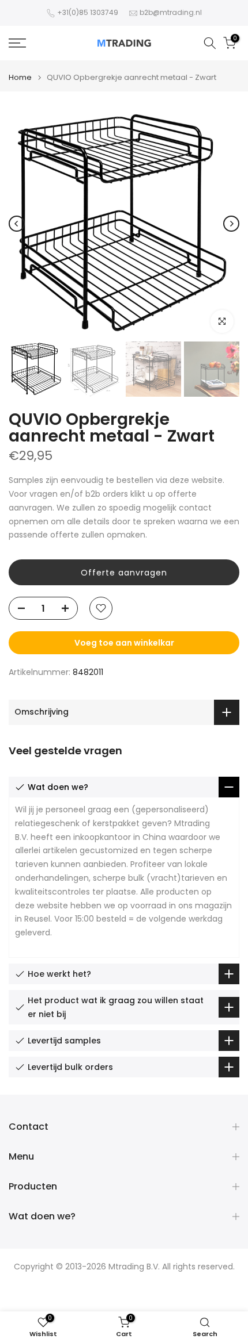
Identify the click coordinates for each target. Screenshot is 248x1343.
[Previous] (17, 224)
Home (20, 77)
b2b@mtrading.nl (171, 12)
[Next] (231, 224)
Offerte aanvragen (124, 572)
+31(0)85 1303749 (87, 12)
